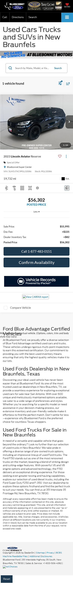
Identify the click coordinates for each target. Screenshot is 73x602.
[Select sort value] (67, 83)
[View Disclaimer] (38, 188)
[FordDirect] (12, 549)
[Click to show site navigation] (67, 17)
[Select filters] (60, 83)
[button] (5, 17)
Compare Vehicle (20, 307)
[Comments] (66, 188)
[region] (37, 230)
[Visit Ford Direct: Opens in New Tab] (10, 566)
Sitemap (40, 552)
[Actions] (66, 156)
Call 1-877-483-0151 (36, 251)
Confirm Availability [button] (36, 262)
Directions (18, 17)
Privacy (50, 552)
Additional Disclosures (40, 556)
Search (58, 68)
